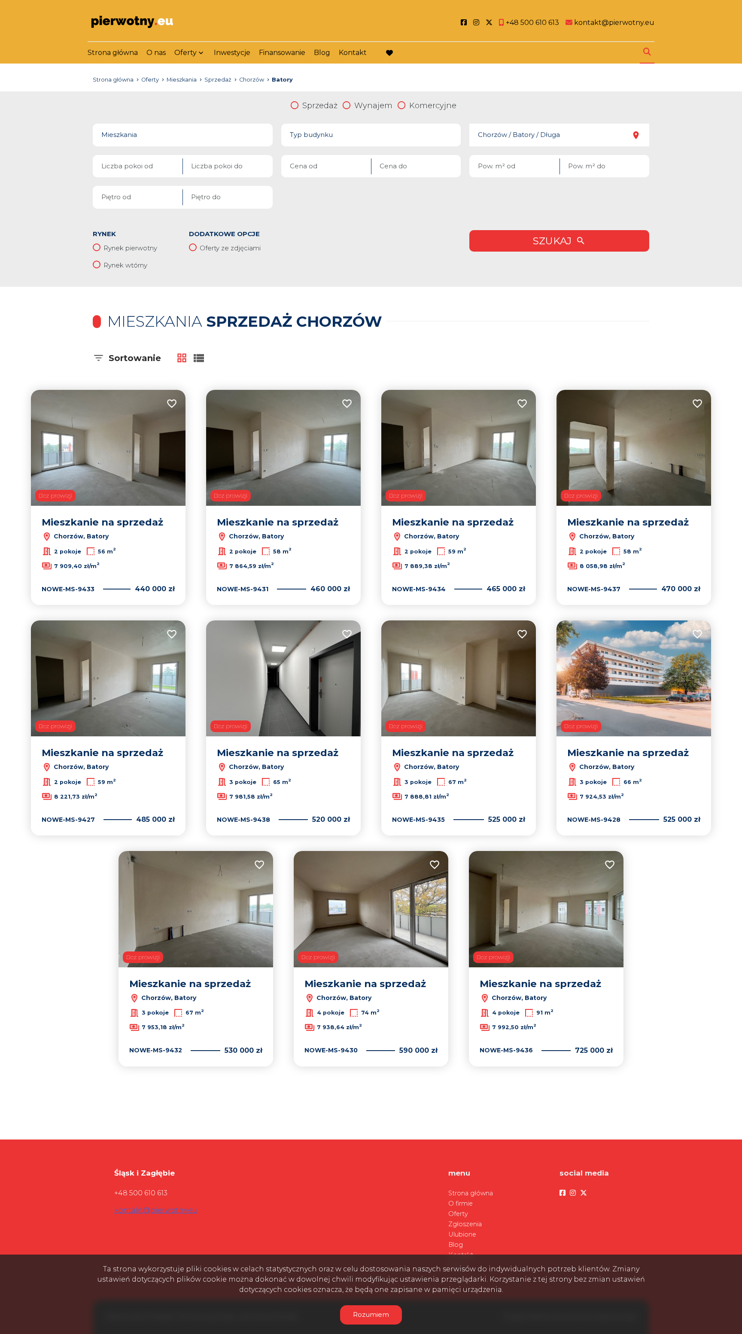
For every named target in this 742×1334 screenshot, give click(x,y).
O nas (156, 53)
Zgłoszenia (465, 1224)
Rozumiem (371, 1314)
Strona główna (113, 53)
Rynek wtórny (125, 265)
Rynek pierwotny (130, 248)
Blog (322, 53)
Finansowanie (282, 53)
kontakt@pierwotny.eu (155, 1210)
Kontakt (353, 53)
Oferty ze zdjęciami (230, 248)
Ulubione (462, 1234)
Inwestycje (232, 53)
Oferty (185, 53)
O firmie (460, 1203)
